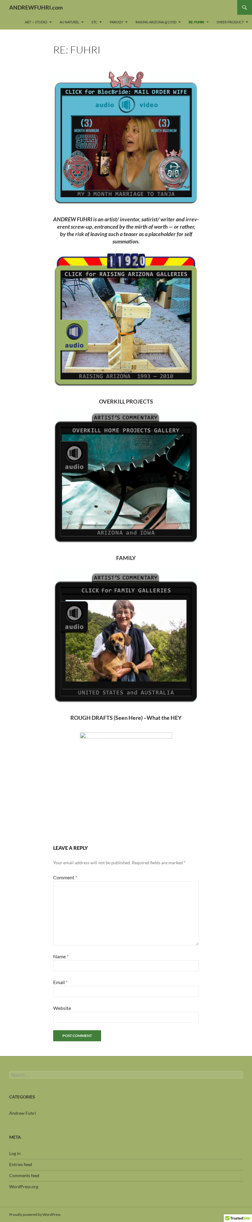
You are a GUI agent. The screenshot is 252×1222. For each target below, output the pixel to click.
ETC (94, 22)
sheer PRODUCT (230, 22)
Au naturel (69, 22)
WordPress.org (23, 1186)
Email (60, 982)
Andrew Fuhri (22, 1113)
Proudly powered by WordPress (35, 1214)
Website (62, 1008)
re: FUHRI (196, 22)
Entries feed (20, 1164)
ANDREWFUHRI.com (36, 7)
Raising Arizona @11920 (156, 22)
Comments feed (24, 1175)
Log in (15, 1153)
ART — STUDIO (36, 22)
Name (61, 956)
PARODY (116, 22)
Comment (65, 877)
